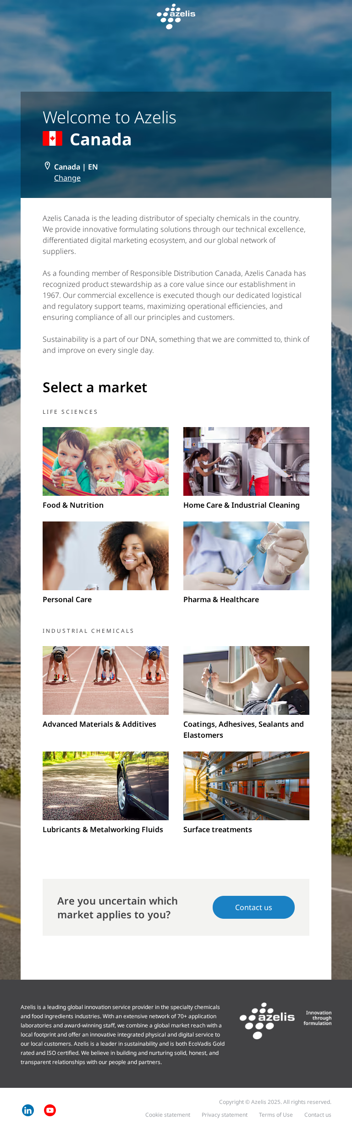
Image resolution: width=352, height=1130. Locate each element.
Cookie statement (167, 1115)
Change (67, 178)
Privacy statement (225, 1115)
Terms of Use (276, 1115)
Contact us (253, 907)
